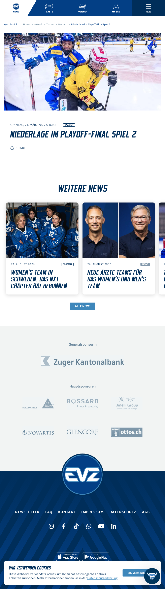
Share (21, 148)
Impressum (92, 512)
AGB (146, 512)
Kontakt (67, 512)
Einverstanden (139, 573)
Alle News (82, 306)
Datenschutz (123, 512)
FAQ (49, 512)
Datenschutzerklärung (102, 578)
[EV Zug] (82, 475)
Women (69, 125)
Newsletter (27, 512)
